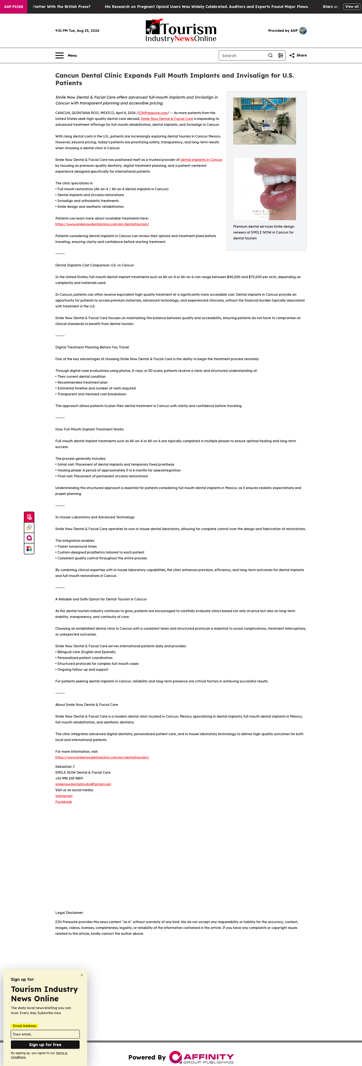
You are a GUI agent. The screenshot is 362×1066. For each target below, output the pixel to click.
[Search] (270, 55)
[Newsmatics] (29, 548)
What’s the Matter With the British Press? (50, 6)
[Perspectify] (29, 528)
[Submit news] (29, 517)
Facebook (63, 802)
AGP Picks (13, 7)
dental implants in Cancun (201, 160)
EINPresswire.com (152, 113)
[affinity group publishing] (29, 538)
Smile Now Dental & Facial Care (167, 119)
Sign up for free (45, 1044)
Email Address (24, 1026)
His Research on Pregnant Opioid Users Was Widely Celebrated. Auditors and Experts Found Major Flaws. (207, 6)
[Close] (82, 975)
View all (351, 6)
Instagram (63, 796)
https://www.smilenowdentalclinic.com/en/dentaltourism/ (102, 224)
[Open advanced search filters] (280, 55)
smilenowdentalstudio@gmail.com (83, 784)
